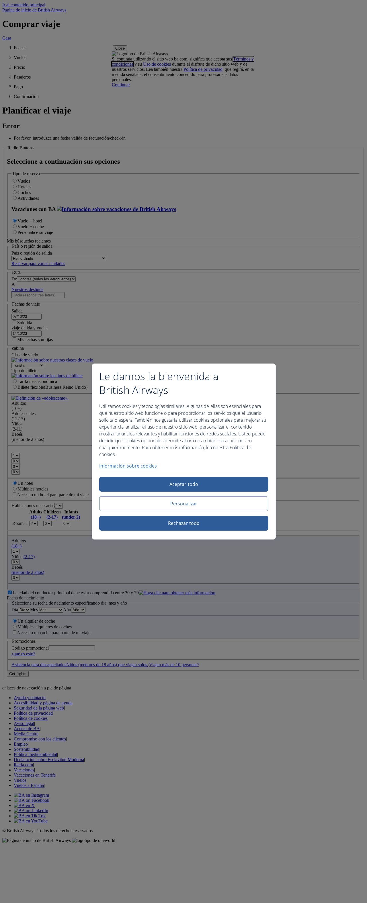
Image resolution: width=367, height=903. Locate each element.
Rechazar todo (184, 523)
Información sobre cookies (128, 466)
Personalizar (184, 504)
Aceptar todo (183, 484)
